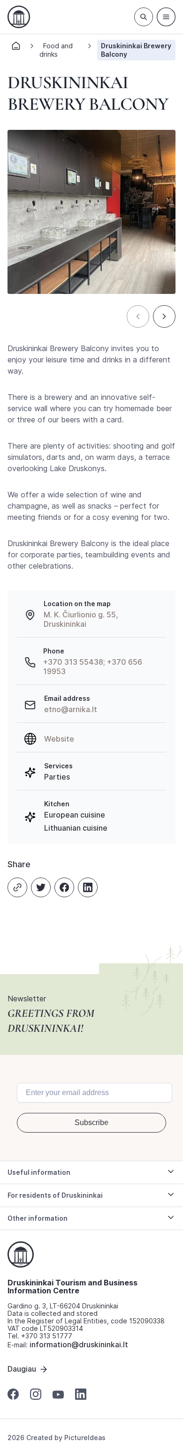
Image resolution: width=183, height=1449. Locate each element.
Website (59, 738)
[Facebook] (64, 887)
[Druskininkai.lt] (19, 17)
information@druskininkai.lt (79, 1344)
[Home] (16, 48)
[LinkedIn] (88, 887)
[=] (166, 17)
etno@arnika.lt (70, 709)
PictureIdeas (85, 1437)
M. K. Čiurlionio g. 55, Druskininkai (81, 619)
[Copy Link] (17, 887)
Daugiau (22, 1369)
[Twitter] (41, 887)
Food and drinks (56, 50)
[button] (138, 316)
